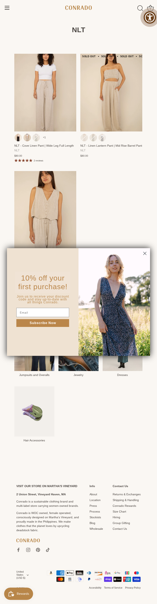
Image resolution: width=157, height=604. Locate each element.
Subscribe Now (43, 323)
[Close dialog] (144, 253)
